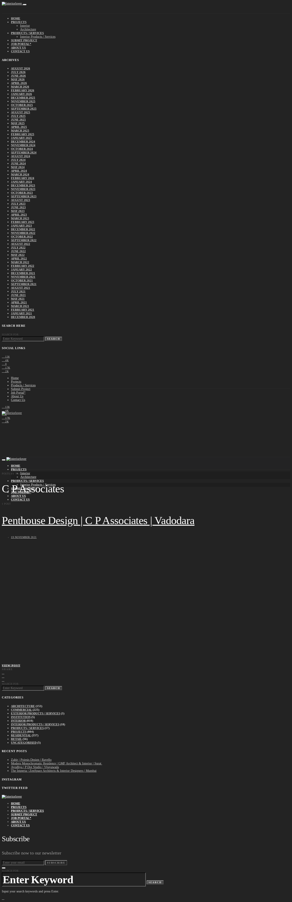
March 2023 (20, 218)
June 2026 (18, 75)
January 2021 (21, 313)
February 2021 (22, 309)
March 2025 (20, 130)
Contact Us (20, 51)
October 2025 (22, 105)
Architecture (28, 29)
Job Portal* (21, 44)
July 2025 (18, 116)
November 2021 (23, 277)
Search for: (10, 334)
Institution (21, 717)
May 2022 (18, 255)
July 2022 (18, 247)
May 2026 (18, 79)
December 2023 (23, 185)
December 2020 (23, 317)
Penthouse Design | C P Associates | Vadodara (98, 520)
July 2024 (18, 160)
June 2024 (18, 163)
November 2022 (23, 233)
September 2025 (23, 108)
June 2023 (18, 207)
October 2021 (22, 280)
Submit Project (24, 40)
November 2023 (23, 189)
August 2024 (20, 156)
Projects (18, 22)
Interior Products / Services (37, 36)
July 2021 (18, 291)
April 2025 (19, 127)
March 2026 (20, 86)
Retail (16, 739)
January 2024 (21, 181)
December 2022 (23, 229)
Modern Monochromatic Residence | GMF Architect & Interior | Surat (56, 763)
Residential (21, 735)
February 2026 (22, 90)
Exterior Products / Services (35, 713)
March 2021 (20, 306)
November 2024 (23, 145)
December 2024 (23, 141)
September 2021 (23, 284)
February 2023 (22, 222)
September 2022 (23, 240)
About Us (18, 47)
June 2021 (18, 295)
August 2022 (20, 244)
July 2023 (18, 203)
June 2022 (18, 251)
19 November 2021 (24, 537)
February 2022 (22, 266)
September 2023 (23, 196)
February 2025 (22, 134)
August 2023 (20, 200)
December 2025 (23, 97)
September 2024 (23, 152)
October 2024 (22, 149)
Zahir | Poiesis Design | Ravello (31, 759)
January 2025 (21, 138)
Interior (25, 25)
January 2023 (21, 225)
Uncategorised (23, 742)
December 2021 (23, 273)
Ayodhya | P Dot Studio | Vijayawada (35, 767)
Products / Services (27, 33)
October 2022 (22, 236)
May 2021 (18, 298)
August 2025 (20, 112)
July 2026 (18, 72)
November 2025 (23, 101)
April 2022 (19, 258)
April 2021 (19, 302)
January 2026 (21, 94)
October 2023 (22, 192)
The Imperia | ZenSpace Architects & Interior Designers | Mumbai (53, 770)
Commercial (21, 709)
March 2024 (20, 174)
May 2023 (18, 211)
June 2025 (18, 119)
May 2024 (18, 167)
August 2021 (20, 287)
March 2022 (20, 262)
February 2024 (22, 178)
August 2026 (20, 68)
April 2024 (19, 170)
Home (15, 18)
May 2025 (18, 123)
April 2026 (19, 83)
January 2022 (21, 269)
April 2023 (19, 214)
